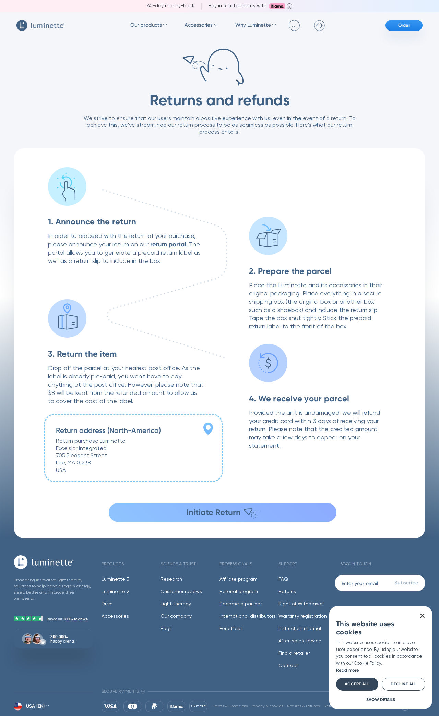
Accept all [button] (357, 684)
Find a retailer (294, 653)
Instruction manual (299, 628)
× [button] (422, 616)
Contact (288, 665)
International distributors (248, 616)
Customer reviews (181, 591)
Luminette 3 (115, 579)
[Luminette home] (53, 562)
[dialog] (380, 657)
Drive (107, 604)
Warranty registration (302, 616)
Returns (287, 591)
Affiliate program (239, 579)
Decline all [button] (404, 684)
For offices (231, 628)
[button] (380, 699)
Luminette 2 (115, 591)
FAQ (283, 579)
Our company (176, 616)
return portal (168, 244)
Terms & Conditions (230, 706)
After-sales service (299, 641)
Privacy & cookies (267, 706)
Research (171, 579)
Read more (347, 670)
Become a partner (241, 604)
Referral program (239, 591)
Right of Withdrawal (301, 604)
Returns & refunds (303, 706)
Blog (166, 628)
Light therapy (176, 604)
